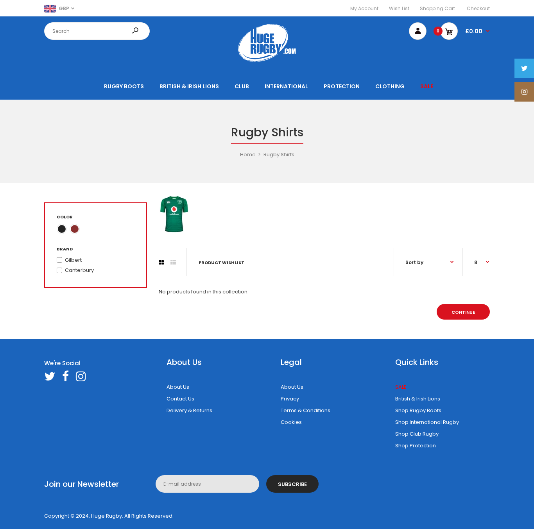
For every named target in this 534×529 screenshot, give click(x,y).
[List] (173, 262)
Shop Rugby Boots (418, 410)
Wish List (399, 8)
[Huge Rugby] (267, 61)
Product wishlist (221, 262)
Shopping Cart (437, 8)
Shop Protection (415, 445)
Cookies (291, 422)
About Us (178, 387)
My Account (364, 8)
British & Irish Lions (417, 398)
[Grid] (161, 262)
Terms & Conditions (305, 410)
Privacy (290, 398)
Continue (463, 312)
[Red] (75, 229)
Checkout (478, 8)
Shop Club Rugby (417, 434)
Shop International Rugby (427, 422)
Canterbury (79, 270)
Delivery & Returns (189, 410)
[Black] (62, 229)
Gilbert (73, 260)
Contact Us (180, 398)
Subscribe (292, 484)
